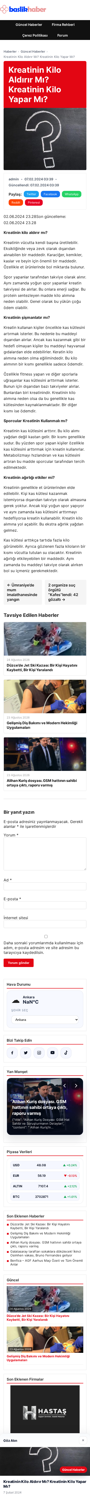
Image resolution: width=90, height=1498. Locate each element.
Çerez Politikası (35, 35)
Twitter (31, 194)
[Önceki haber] (65, 1086)
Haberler (10, 51)
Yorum (11, 835)
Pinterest (34, 202)
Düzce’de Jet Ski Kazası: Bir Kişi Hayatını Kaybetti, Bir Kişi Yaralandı (40, 1226)
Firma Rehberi (63, 24)
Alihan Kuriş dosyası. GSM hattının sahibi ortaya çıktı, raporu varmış (45, 1244)
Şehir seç (19, 1010)
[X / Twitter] (25, 1052)
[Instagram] (39, 1052)
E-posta (12, 898)
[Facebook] (12, 1052)
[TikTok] (66, 1052)
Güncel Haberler (29, 24)
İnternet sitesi (16, 917)
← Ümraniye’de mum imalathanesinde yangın (22, 592)
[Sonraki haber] (75, 1086)
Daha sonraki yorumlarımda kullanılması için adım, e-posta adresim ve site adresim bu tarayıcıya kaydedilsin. (43, 947)
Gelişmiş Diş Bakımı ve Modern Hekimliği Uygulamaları (40, 1235)
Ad (8, 880)
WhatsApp (71, 194)
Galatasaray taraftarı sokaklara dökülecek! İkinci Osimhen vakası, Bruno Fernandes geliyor (45, 1253)
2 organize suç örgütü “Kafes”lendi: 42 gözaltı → (63, 592)
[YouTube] (52, 1052)
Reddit (16, 202)
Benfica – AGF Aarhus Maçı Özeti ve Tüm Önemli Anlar (46, 1262)
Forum (62, 35)
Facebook (50, 194)
